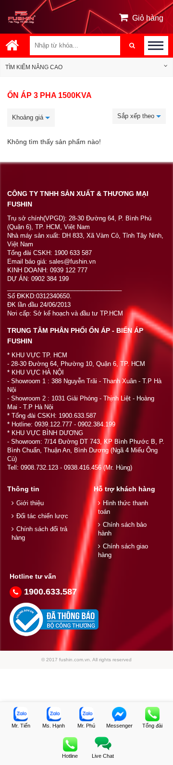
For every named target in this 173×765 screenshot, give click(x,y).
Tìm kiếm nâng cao (33, 67)
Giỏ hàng (147, 18)
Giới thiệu (30, 503)
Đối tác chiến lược (42, 516)
